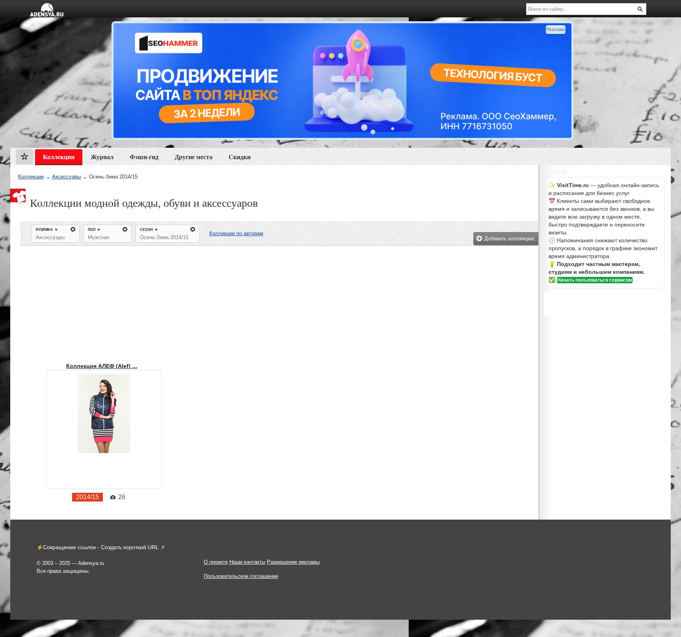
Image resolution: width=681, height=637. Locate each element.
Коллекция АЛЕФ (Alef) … (102, 366)
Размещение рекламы (293, 562)
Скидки (240, 157)
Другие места (193, 157)
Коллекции (31, 177)
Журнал (102, 157)
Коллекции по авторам (236, 233)
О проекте (216, 562)
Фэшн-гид (144, 157)
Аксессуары (66, 177)
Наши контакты (247, 562)
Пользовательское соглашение (241, 576)
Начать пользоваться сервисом (594, 280)
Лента (24, 158)
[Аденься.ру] (46, 10)
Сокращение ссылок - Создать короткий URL (101, 547)
